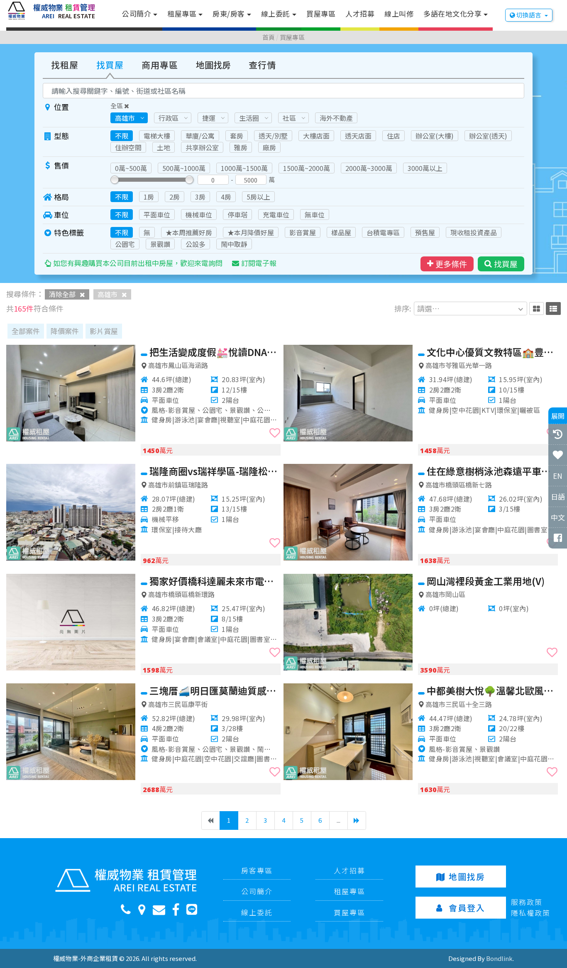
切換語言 (529, 14)
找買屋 (110, 65)
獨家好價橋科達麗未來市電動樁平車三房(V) (215, 581)
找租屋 (64, 65)
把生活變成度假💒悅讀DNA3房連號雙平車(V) (215, 352)
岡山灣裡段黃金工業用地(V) (486, 581)
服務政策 (527, 902)
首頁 (268, 37)
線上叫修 (398, 13)
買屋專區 (320, 13)
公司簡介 (136, 13)
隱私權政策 (530, 912)
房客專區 (257, 870)
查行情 (262, 65)
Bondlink (499, 958)
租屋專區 (181, 13)
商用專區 (160, 65)
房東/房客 (229, 13)
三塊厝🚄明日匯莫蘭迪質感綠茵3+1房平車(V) (215, 690)
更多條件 (451, 263)
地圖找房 (213, 65)
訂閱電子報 (258, 263)
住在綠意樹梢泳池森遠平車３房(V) (492, 471)
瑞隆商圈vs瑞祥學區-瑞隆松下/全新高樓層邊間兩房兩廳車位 (215, 471)
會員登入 (467, 908)
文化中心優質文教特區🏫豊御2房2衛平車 (492, 352)
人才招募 (359, 13)
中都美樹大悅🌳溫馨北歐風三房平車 (492, 690)
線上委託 (275, 13)
